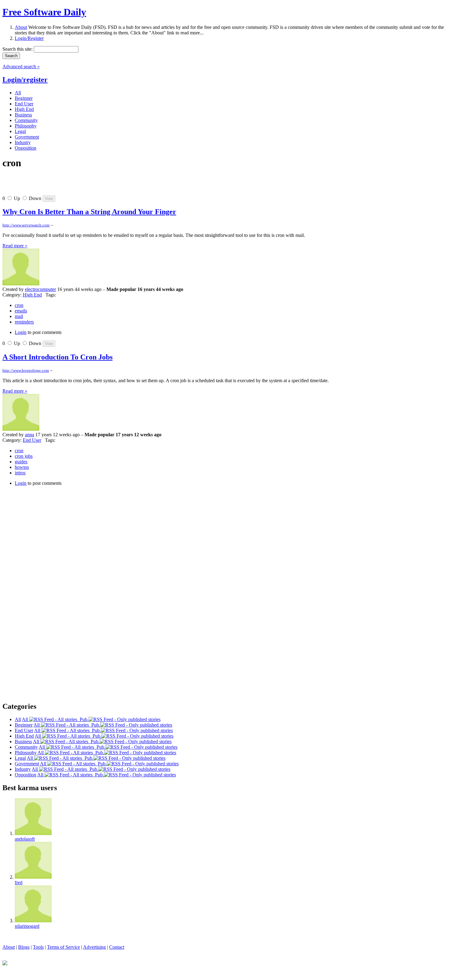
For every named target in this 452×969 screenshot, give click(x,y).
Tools (38, 947)
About (21, 27)
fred (18, 882)
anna (29, 434)
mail (19, 316)
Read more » (14, 245)
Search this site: (18, 49)
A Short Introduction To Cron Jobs (57, 357)
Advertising (94, 947)
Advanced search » (21, 66)
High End (32, 294)
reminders (24, 321)
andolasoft (25, 839)
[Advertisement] (74, 184)
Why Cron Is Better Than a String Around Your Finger (89, 212)
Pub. (83, 719)
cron (19, 305)
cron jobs (24, 456)
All (25, 719)
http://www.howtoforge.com (25, 370)
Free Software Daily (44, 12)
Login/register (25, 80)
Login (20, 332)
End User (32, 440)
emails (21, 310)
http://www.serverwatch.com (26, 225)
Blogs (24, 947)
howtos (22, 467)
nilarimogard (27, 926)
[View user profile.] (20, 283)
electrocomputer (40, 289)
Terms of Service (63, 947)
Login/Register (29, 38)
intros (20, 472)
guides (21, 461)
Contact (116, 947)
